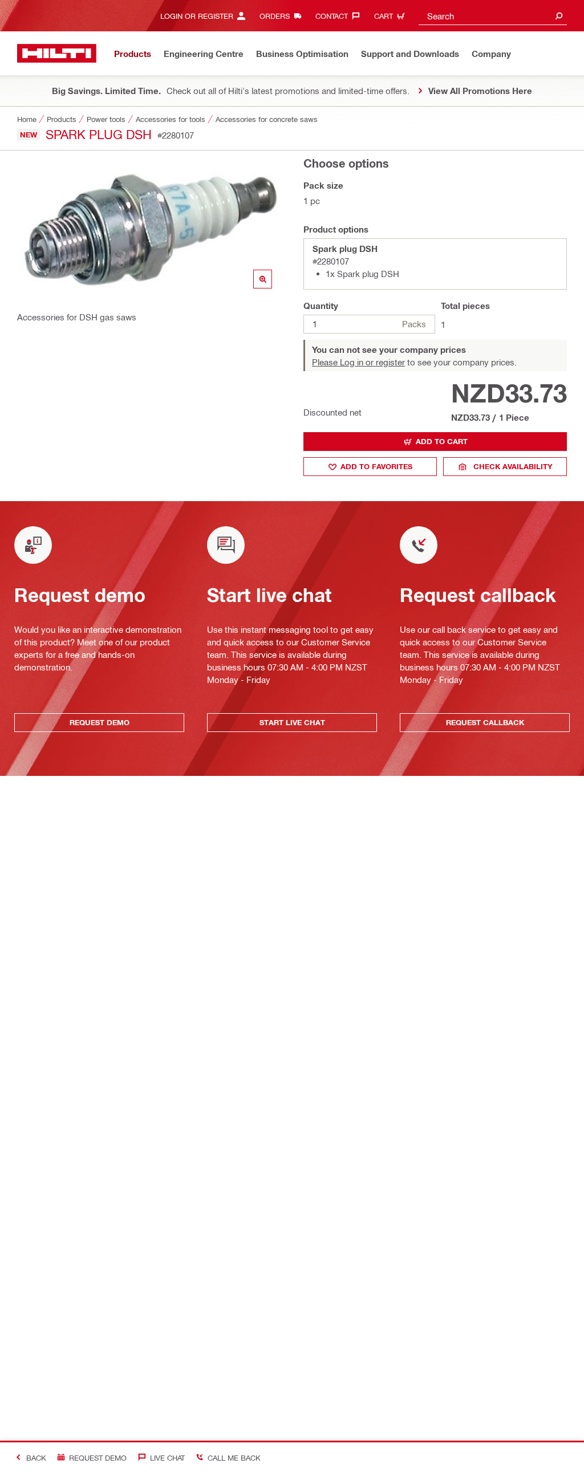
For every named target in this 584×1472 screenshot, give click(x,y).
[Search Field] (559, 15)
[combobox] (493, 15)
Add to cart (442, 441)
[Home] (56, 53)
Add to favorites (376, 466)
